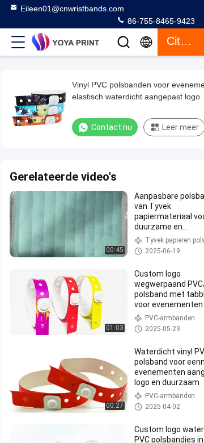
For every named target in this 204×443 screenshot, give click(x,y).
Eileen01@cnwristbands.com (72, 8)
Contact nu (111, 127)
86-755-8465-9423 (160, 21)
